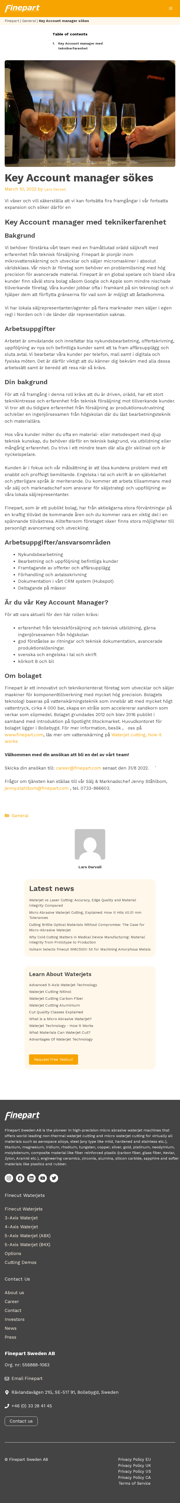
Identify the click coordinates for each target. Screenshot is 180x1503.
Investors (15, 1319)
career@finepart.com (78, 768)
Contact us (21, 1421)
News (11, 1328)
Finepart (12, 21)
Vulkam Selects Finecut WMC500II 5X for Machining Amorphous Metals (90, 949)
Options (13, 1253)
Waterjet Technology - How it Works (61, 1025)
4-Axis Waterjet (21, 1226)
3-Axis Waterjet (21, 1218)
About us (14, 1292)
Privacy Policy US (134, 1471)
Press (10, 1337)
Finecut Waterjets (24, 1209)
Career (12, 1301)
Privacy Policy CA (134, 1477)
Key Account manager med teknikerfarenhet (77, 45)
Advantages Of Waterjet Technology (61, 1039)
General (29, 21)
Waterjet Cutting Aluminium (54, 1005)
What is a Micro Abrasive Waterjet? (60, 1019)
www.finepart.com (24, 734)
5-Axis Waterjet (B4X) (27, 1244)
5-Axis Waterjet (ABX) (28, 1235)
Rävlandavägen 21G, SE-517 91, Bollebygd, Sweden (65, 1392)
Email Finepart (26, 1378)
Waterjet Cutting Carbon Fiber (56, 998)
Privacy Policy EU (134, 1459)
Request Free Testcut (53, 1059)
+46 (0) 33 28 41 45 (31, 1406)
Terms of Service (134, 1483)
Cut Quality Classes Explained (56, 1012)
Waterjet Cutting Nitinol (50, 991)
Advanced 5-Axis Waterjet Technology (63, 985)
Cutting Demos (21, 1262)
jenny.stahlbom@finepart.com (37, 788)
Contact (13, 1310)
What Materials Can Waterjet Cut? (59, 1032)
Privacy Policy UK (134, 1465)
